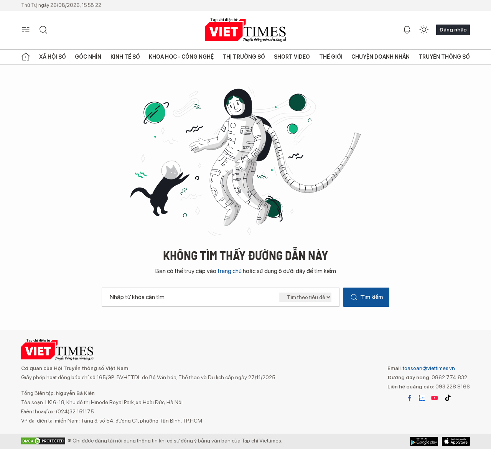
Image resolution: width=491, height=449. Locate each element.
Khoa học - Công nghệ (181, 57)
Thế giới (331, 57)
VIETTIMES (245, 30)
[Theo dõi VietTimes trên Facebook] (410, 398)
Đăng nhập (453, 29)
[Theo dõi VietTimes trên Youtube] (434, 398)
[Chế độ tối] (423, 30)
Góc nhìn (88, 57)
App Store (424, 441)
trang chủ (229, 271)
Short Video (292, 57)
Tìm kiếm (371, 297)
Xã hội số (52, 57)
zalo (422, 398)
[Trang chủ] (25, 56)
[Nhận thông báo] (407, 30)
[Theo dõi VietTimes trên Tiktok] (447, 398)
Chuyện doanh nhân (380, 57)
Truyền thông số (444, 57)
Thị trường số (243, 57)
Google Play (456, 441)
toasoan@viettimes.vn (428, 368)
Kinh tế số (125, 57)
